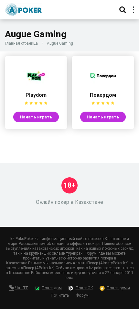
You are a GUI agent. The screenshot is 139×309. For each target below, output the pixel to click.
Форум (82, 295)
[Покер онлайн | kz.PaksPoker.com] (23, 9)
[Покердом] (103, 87)
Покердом (103, 95)
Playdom (36, 95)
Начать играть (36, 116)
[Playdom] (36, 87)
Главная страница (21, 43)
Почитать (60, 295)
